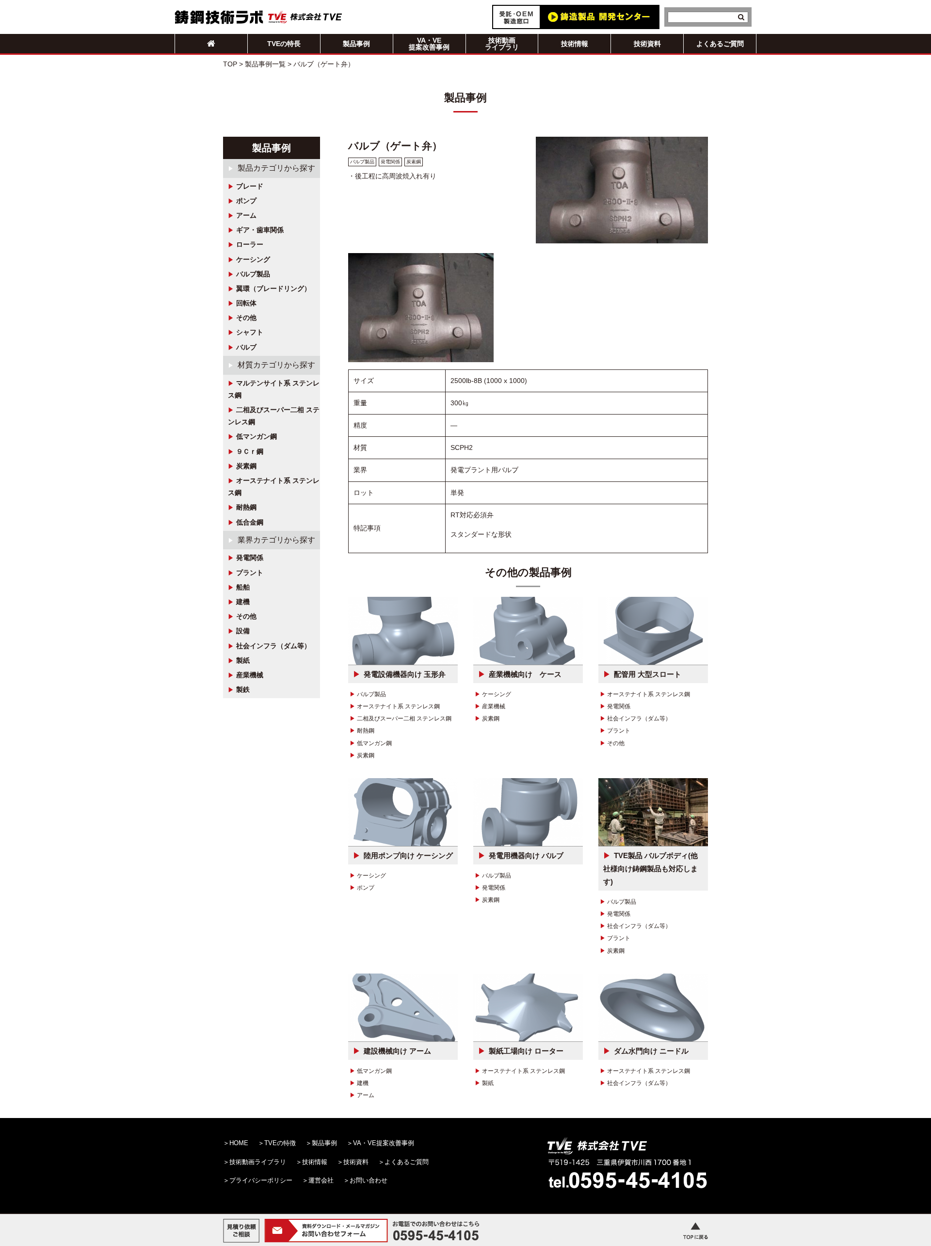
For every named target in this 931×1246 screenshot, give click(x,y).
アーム (246, 215)
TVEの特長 (284, 44)
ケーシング (253, 259)
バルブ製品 (253, 274)
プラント (249, 572)
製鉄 (243, 689)
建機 (243, 602)
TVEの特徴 (280, 1143)
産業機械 (249, 675)
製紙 (243, 660)
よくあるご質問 (720, 44)
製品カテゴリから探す (276, 168)
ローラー (249, 244)
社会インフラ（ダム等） (273, 646)
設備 (243, 631)
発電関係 (249, 557)
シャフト (249, 332)
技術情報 (574, 44)
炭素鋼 (246, 466)
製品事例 (356, 44)
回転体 (246, 303)
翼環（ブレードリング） (273, 288)
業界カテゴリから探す (276, 540)
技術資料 (647, 44)
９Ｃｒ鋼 (249, 451)
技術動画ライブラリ (502, 43)
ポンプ (246, 201)
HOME (238, 1143)
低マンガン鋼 (256, 436)
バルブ (246, 347)
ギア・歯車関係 (260, 230)
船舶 (243, 587)
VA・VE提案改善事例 (429, 43)
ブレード (249, 186)
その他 (246, 317)
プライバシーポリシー (260, 1180)
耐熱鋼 (246, 507)
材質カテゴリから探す (276, 365)
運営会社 (321, 1180)
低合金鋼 (249, 522)
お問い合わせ (368, 1180)
